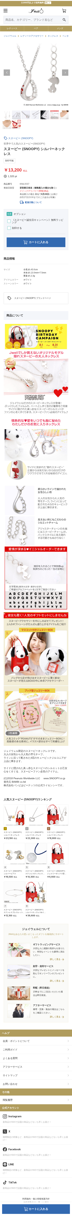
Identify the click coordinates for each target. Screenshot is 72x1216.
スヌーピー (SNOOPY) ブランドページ (29, 298)
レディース (12, 28)
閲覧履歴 (8, 1100)
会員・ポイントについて (16, 1041)
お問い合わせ (10, 1084)
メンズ (60, 28)
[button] (7, 72)
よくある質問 (10, 1058)
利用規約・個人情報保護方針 (36, 1199)
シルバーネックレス (11, 835)
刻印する (17, 228)
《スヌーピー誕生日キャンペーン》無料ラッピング (37, 221)
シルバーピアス (10, 874)
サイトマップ (10, 1075)
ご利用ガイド (10, 1049)
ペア (36, 28)
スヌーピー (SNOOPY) (20, 138)
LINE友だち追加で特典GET (36, 3)
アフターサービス (12, 1066)
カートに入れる (38, 242)
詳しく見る (55, 959)
